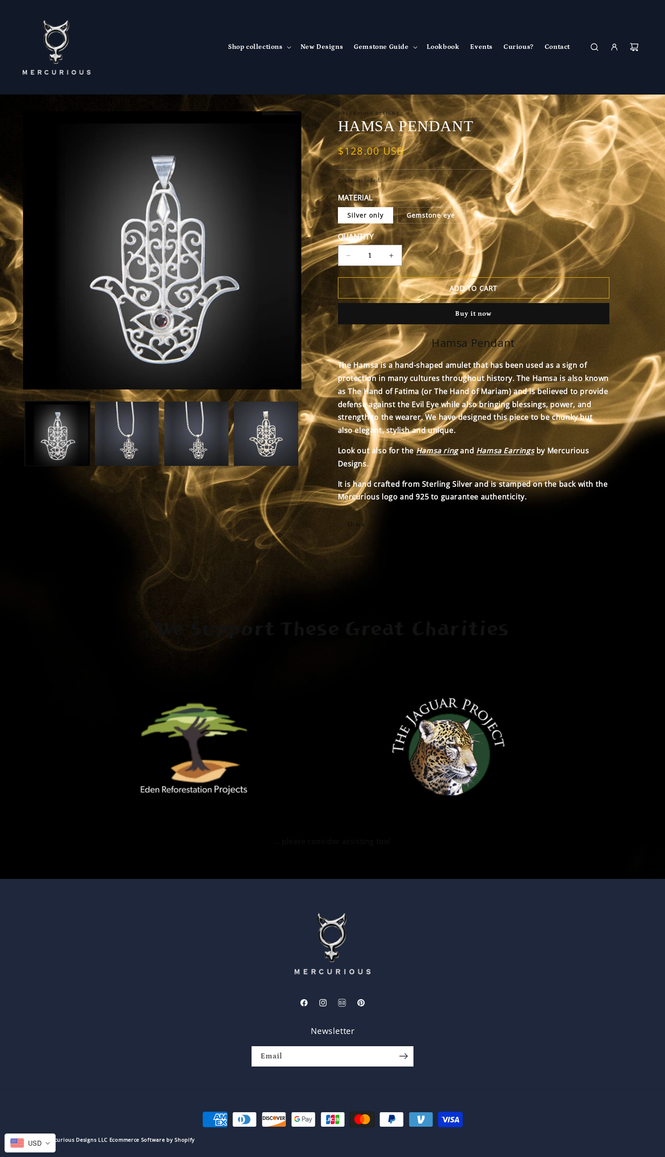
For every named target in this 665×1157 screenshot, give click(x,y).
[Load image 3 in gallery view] (196, 433)
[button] (259, 47)
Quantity (356, 237)
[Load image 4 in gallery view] (266, 433)
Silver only (365, 215)
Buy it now (473, 314)
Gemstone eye (431, 215)
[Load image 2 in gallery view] (127, 433)
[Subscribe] (403, 1056)
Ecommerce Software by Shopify (152, 1139)
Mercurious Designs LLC (76, 1139)
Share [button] (356, 524)
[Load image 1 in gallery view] (57, 433)
